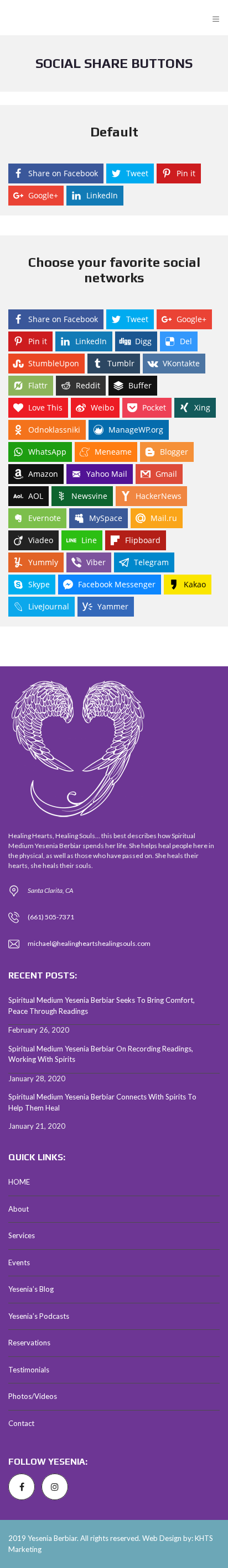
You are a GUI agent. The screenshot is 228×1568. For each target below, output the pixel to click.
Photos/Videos (32, 1396)
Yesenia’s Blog (31, 1289)
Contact (21, 1423)
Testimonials (28, 1369)
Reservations (29, 1342)
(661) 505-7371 (51, 917)
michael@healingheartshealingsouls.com (89, 943)
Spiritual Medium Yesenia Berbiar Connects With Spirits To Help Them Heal (102, 1102)
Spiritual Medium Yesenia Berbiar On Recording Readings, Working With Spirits (100, 1054)
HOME (19, 1181)
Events (19, 1262)
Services (21, 1235)
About (18, 1208)
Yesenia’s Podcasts (38, 1316)
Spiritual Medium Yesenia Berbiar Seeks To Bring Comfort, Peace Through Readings (101, 1005)
